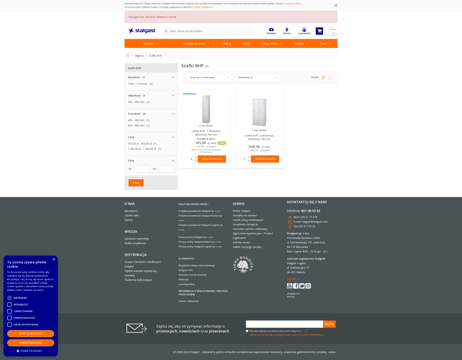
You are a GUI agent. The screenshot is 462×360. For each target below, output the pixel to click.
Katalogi (226, 43)
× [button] (53, 259)
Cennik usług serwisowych (248, 220)
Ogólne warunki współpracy (141, 271)
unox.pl (291, 296)
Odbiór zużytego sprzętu (247, 247)
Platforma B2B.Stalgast (138, 280)
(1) (148, 120)
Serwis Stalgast (241, 211)
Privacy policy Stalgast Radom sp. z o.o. (200, 241)
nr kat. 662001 (206, 125)
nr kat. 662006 (259, 130)
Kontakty (130, 275)
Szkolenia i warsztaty (137, 238)
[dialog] (31, 306)
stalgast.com (293, 293)
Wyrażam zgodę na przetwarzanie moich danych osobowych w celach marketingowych (277, 331)
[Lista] (329, 77)
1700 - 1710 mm (137, 83)
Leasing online (187, 284)
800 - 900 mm (136, 125)
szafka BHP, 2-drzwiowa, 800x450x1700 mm (259, 137)
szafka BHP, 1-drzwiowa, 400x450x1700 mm (206, 132)
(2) (150, 83)
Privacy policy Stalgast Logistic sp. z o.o (200, 246)
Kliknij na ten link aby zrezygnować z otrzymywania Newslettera (287, 334)
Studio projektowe (135, 243)
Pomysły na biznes (194, 43)
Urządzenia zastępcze (245, 224)
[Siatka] (323, 77)
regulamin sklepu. (293, 3)
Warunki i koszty (188, 274)
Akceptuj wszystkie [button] (30, 333)
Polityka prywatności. (203, 7)
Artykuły (299, 43)
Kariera (129, 220)
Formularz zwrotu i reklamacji (250, 229)
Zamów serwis (241, 242)
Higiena (139, 55)
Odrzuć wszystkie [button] (30, 342)
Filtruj (136, 182)
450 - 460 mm (136, 102)
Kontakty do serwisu (245, 215)
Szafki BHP (155, 55)
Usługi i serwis (269, 43)
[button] (30, 351)
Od (130, 169)
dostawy (202, 274)
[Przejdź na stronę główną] (128, 55)
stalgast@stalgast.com (314, 221)
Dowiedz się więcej (33, 289)
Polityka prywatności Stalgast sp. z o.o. (200, 211)
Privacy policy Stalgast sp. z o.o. (196, 237)
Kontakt (291, 279)
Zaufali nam (131, 215)
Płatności (183, 279)
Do (155, 169)
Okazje (246, 43)
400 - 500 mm (136, 120)
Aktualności (131, 211)
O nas (323, 43)
